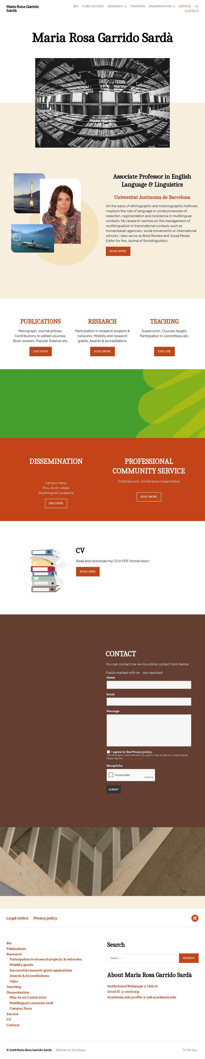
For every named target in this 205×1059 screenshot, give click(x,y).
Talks (14, 981)
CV (197, 6)
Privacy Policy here (133, 758)
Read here (88, 571)
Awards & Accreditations (29, 976)
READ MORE (149, 496)
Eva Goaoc (79, 1050)
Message (114, 711)
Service (185, 6)
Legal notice (17, 918)
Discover (40, 351)
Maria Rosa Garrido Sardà (22, 8)
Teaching (137, 6)
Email (111, 694)
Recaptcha (114, 765)
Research (115, 6)
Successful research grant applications (41, 970)
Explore (164, 351)
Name (112, 677)
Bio (75, 6)
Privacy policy (45, 918)
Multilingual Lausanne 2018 (31, 1003)
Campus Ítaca (21, 1008)
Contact (192, 11)
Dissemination (160, 6)
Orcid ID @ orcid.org (123, 992)
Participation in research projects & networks (46, 959)
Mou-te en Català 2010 (28, 997)
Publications (93, 6)
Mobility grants (21, 965)
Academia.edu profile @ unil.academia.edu (141, 997)
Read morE (118, 251)
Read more (102, 351)
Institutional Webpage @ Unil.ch (132, 986)
